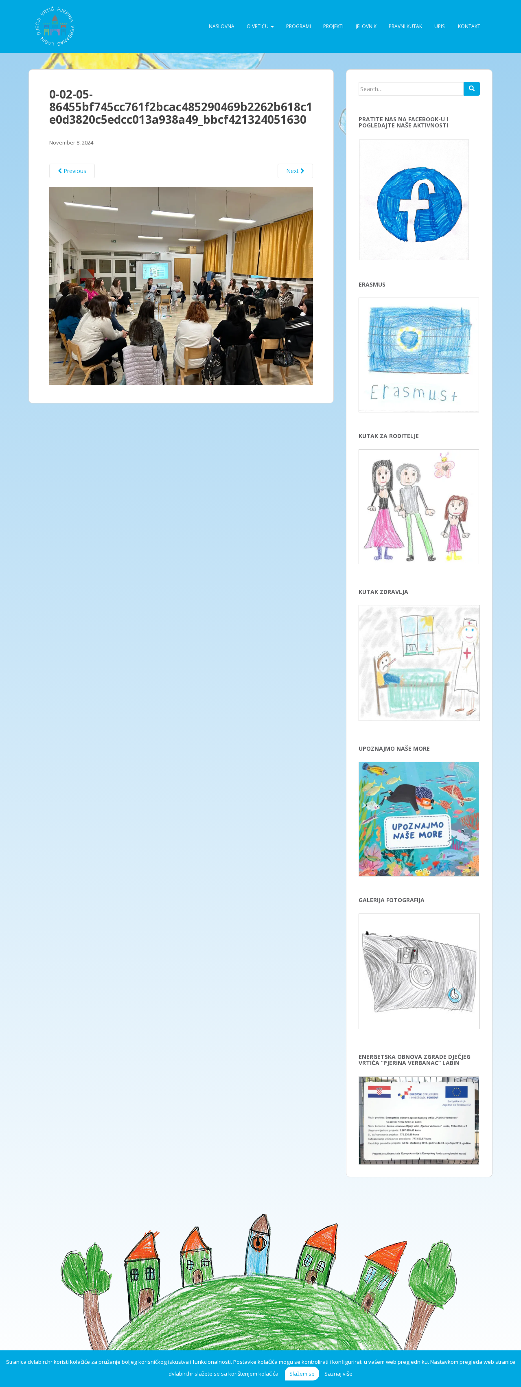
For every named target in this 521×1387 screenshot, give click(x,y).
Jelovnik (366, 26)
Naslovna (221, 26)
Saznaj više (338, 1373)
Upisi (440, 26)
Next (293, 171)
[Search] (472, 89)
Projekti (333, 26)
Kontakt (469, 26)
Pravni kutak (405, 26)
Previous (74, 171)
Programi (298, 26)
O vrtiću (258, 26)
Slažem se (302, 1373)
